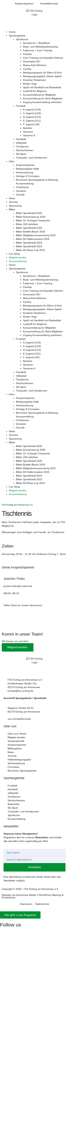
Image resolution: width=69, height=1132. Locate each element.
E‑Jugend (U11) (32, 120)
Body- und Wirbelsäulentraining (40, 46)
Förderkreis (22, 187)
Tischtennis (22, 146)
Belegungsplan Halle (27, 168)
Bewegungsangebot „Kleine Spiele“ (42, 76)
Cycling (27, 68)
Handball (21, 139)
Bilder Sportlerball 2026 (29, 213)
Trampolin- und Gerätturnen (31, 157)
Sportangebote (17, 35)
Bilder (12, 209)
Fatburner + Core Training (37, 50)
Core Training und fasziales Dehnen (43, 57)
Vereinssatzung (24, 172)
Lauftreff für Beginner (35, 91)
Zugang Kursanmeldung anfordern (42, 102)
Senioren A (29, 135)
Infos (11, 161)
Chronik (20, 194)
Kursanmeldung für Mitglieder (39, 94)
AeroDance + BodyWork (36, 43)
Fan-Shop (14, 253)
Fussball (20, 105)
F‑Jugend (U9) (31, 124)
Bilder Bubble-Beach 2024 (30, 231)
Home (12, 31)
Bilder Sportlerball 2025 (29, 227)
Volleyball (21, 142)
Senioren (28, 131)
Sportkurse (22, 39)
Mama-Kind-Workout (34, 65)
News (12, 198)
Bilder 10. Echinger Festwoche (33, 220)
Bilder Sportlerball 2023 (29, 246)
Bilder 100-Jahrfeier (27, 224)
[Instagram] (4, 932)
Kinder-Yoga (30, 83)
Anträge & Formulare (27, 176)
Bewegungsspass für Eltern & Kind (42, 72)
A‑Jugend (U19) (32, 109)
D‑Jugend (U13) (32, 117)
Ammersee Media (26, 895)
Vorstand (21, 190)
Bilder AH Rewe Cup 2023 (30, 250)
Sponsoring (15, 205)
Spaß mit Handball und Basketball (42, 87)
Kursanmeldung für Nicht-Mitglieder (43, 98)
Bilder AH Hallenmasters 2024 (32, 239)
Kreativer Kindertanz (34, 80)
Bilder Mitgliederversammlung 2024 (36, 235)
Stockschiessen (24, 150)
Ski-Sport (21, 154)
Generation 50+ (32, 61)
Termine (13, 202)
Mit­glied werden (17, 647)
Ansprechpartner (25, 165)
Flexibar (27, 54)
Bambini (27, 128)
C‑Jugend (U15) (32, 113)
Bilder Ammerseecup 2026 (30, 216)
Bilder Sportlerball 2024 (29, 242)
